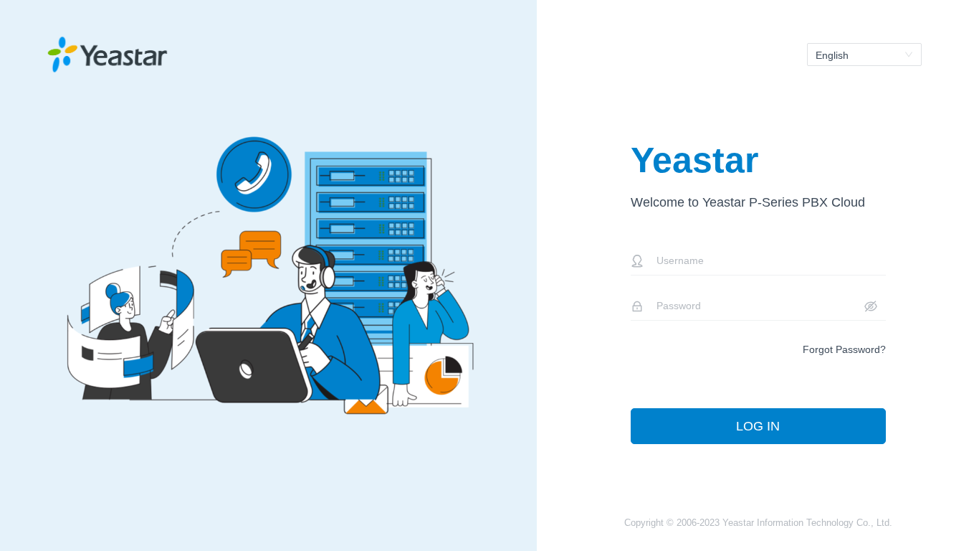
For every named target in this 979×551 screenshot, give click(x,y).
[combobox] (864, 54)
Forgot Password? (844, 349)
